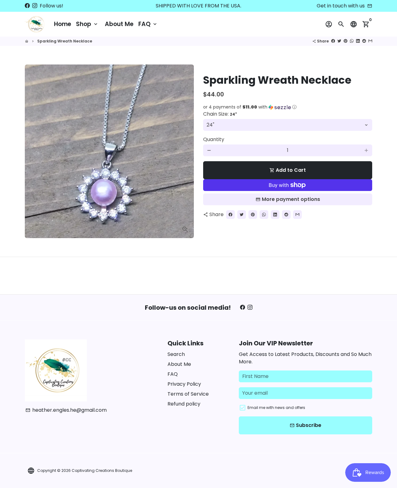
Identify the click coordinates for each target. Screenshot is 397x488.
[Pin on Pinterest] (345, 41)
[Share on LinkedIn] (358, 41)
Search (176, 354)
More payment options (291, 199)
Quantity (213, 139)
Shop (87, 24)
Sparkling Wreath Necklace (64, 41)
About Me (119, 24)
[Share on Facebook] (333, 41)
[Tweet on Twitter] (339, 41)
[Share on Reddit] (364, 41)
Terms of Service (188, 393)
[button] (287, 107)
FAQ (148, 24)
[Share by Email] (370, 41)
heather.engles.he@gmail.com (66, 410)
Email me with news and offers (276, 407)
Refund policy (183, 403)
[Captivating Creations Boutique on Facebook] (27, 5)
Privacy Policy (184, 384)
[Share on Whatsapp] (352, 41)
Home (62, 24)
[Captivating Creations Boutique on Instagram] (34, 5)
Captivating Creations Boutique (102, 470)
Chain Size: (220, 114)
